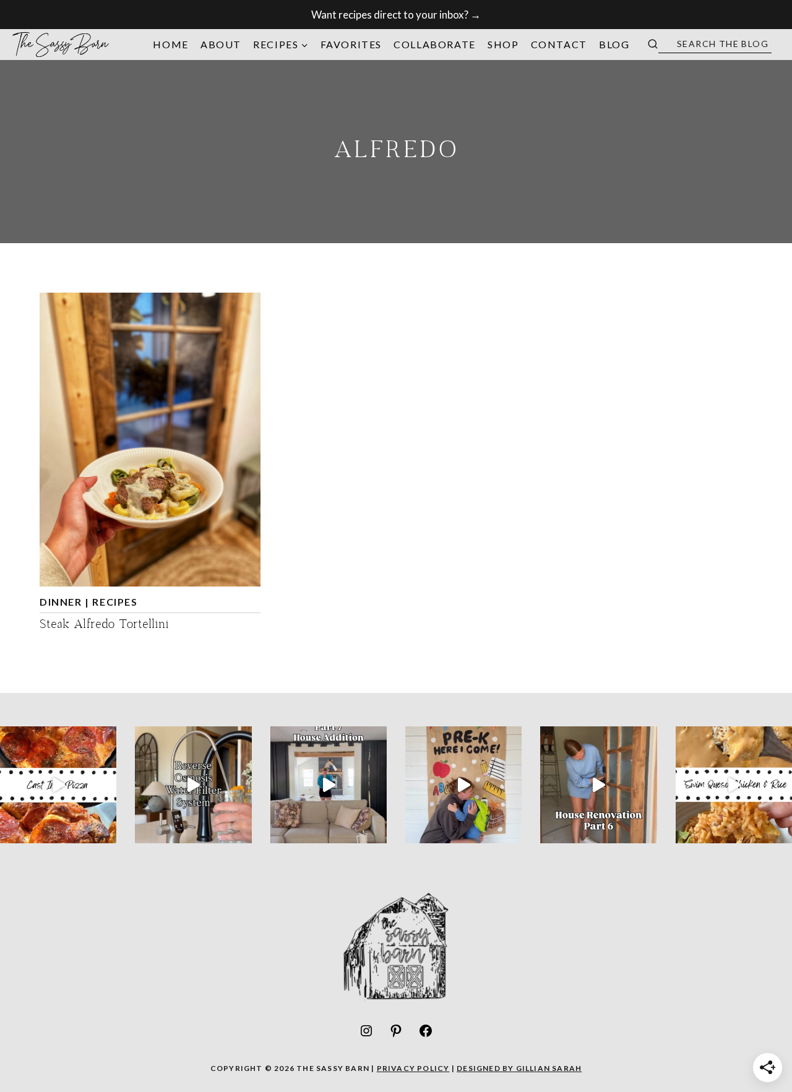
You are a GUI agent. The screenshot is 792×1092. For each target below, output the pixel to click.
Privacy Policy (413, 1068)
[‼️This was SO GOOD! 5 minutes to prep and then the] (734, 784)
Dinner (61, 602)
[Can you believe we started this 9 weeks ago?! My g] (598, 784)
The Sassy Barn (61, 44)
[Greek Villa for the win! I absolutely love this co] (328, 784)
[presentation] (150, 440)
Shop (503, 44)
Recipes (114, 602)
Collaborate (435, 44)
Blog (614, 44)
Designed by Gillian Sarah (519, 1068)
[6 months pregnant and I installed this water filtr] (193, 784)
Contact (559, 44)
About (220, 44)
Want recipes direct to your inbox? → (396, 14)
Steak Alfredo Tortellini (104, 625)
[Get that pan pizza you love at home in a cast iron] (58, 784)
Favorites (351, 44)
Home (170, 44)
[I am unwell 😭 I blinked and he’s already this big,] (463, 784)
